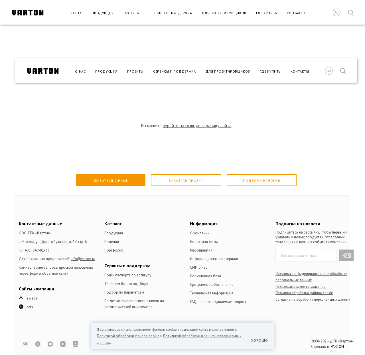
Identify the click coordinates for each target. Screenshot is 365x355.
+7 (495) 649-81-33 (34, 250)
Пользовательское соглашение (300, 286)
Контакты (296, 13)
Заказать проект (186, 180)
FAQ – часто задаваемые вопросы (219, 301)
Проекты (131, 13)
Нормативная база (205, 276)
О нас (76, 13)
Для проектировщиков (224, 13)
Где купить (266, 13)
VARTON (337, 346)
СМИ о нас (198, 267)
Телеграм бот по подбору (126, 283)
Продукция (102, 13)
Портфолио (113, 250)
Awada (32, 298)
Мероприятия (201, 250)
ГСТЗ (30, 307)
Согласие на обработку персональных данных (312, 299)
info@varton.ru (83, 258)
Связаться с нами (111, 180)
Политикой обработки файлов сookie (128, 336)
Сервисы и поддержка (170, 13)
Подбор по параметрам (124, 292)
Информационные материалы (215, 258)
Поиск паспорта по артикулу (127, 275)
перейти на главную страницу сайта (197, 125)
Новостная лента (204, 241)
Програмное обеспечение (212, 284)
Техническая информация (211, 293)
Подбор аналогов (261, 180)
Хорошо (259, 340)
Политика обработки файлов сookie (304, 292)
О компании (200, 233)
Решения (111, 241)
